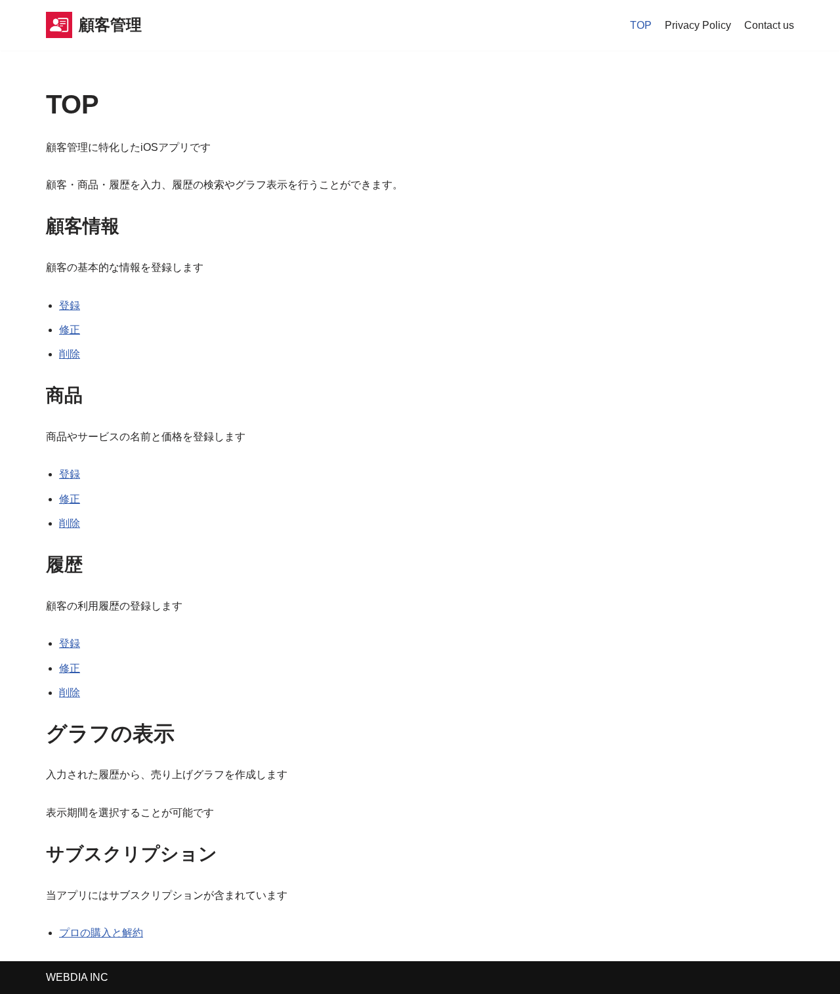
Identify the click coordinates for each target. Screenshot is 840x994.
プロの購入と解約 (101, 932)
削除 (69, 354)
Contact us (769, 25)
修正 (69, 329)
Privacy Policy (698, 25)
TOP (641, 25)
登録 (69, 305)
